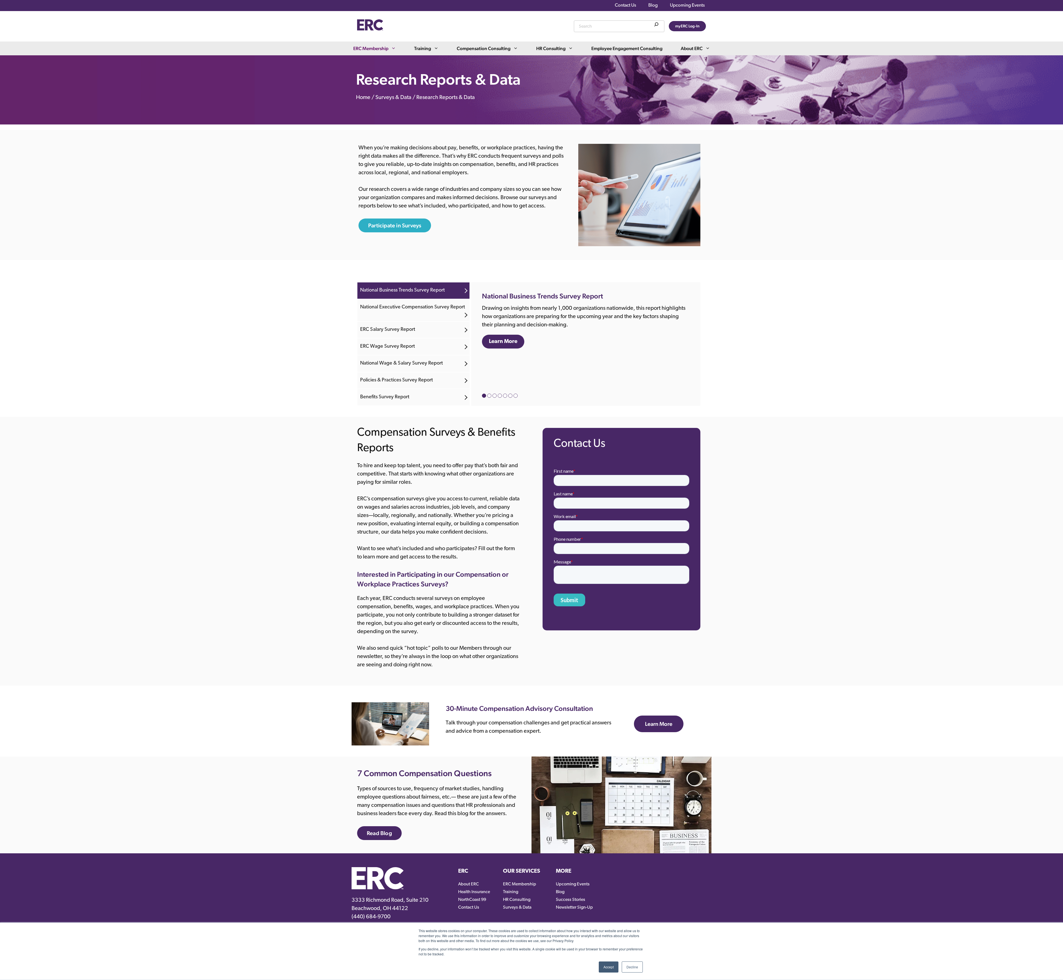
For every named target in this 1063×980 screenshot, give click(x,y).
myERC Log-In (687, 26)
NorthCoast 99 (472, 900)
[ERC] (370, 29)
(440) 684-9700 (371, 917)
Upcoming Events (687, 5)
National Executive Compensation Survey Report (412, 307)
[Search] (656, 25)
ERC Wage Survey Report (387, 346)
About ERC (692, 48)
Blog (653, 5)
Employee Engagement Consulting (626, 48)
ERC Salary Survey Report (387, 329)
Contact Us (625, 5)
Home (363, 98)
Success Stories (570, 900)
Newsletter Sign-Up (574, 907)
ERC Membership (370, 48)
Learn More (503, 341)
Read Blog (379, 833)
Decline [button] (632, 967)
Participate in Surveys (394, 225)
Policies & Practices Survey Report (396, 380)
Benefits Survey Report (384, 397)
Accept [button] (608, 967)
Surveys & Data (393, 98)
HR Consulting (551, 48)
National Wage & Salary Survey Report (401, 363)
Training (422, 48)
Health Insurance (474, 892)
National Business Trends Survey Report (402, 290)
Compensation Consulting (483, 48)
